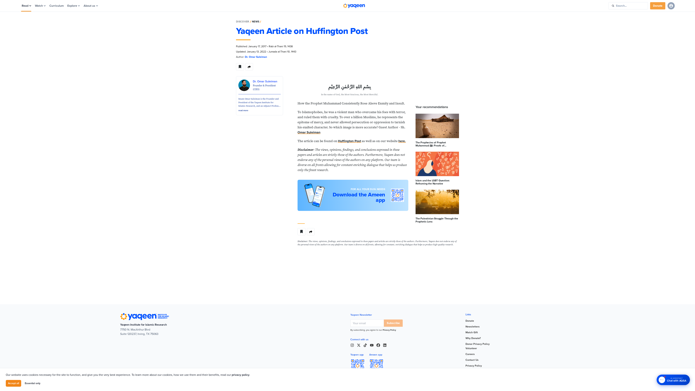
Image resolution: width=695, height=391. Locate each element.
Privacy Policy (389, 329)
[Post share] (249, 66)
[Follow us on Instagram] (352, 345)
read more (243, 110)
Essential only (32, 383)
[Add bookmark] (240, 66)
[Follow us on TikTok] (365, 345)
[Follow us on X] (359, 345)
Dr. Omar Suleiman (256, 57)
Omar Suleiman (309, 132)
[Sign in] (671, 5)
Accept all (13, 383)
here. (402, 141)
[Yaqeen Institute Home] (354, 6)
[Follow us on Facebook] (378, 345)
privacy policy (240, 375)
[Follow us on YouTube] (372, 345)
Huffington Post (349, 141)
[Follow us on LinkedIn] (385, 345)
